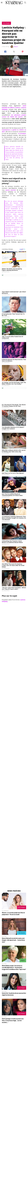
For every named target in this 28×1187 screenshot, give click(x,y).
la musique (22, 133)
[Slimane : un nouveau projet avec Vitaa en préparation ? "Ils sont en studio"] (14, 901)
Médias (23, 960)
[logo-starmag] (14, 2)
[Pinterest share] (22, 51)
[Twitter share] (14, 51)
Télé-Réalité (21, 933)
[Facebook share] (5, 51)
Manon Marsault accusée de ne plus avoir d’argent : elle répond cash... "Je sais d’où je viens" (13, 940)
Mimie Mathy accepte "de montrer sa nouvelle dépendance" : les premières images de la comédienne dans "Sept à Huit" (14, 967)
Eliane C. (16, 46)
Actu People (21, 907)
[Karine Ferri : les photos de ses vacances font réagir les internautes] (14, 981)
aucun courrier (11, 190)
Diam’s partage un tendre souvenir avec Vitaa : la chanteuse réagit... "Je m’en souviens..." (13, 1020)
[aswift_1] (14, 17)
